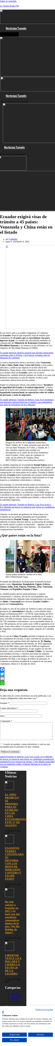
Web (2, 716)
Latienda (13, 239)
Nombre (4, 703)
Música (14, 998)
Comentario (6, 721)
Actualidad (15, 993)
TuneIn (21, 28)
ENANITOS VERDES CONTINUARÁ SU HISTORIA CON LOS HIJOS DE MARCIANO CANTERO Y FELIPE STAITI (14, 863)
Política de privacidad (44, 1010)
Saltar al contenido (8, 1)
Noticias (11, 28)
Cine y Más (16, 996)
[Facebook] (27, 669)
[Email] (27, 678)
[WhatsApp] (27, 683)
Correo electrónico (9, 708)
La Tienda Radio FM (9, 6)
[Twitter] (27, 674)
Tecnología (15, 1001)
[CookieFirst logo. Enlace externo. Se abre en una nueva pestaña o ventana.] (3, 1012)
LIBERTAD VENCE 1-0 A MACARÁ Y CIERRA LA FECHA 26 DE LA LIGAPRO (13, 964)
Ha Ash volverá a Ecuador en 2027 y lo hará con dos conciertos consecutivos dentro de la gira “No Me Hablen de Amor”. (12, 917)
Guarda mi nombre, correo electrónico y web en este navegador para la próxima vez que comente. (25, 745)
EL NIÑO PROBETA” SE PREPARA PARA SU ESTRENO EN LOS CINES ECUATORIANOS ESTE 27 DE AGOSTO (16, 810)
